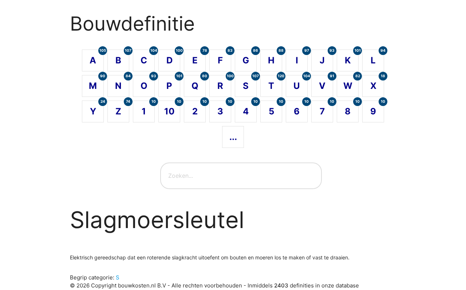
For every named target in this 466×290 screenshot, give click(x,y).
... (233, 137)
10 (172, 109)
